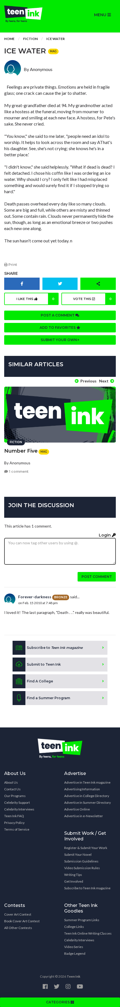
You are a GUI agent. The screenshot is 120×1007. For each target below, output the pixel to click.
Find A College (40, 681)
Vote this (92, 299)
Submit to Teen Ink (44, 664)
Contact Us (12, 789)
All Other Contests (18, 928)
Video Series (73, 947)
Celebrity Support (17, 802)
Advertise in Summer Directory (87, 802)
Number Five (21, 451)
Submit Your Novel (78, 854)
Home (9, 39)
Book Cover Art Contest (22, 921)
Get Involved (73, 881)
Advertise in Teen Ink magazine (87, 782)
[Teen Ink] (30, 14)
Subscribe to (55, 648)
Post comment (96, 577)
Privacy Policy (14, 823)
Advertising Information (82, 789)
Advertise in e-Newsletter (83, 816)
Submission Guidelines (81, 861)
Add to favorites (58, 327)
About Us (11, 782)
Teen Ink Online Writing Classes (88, 933)
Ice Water (55, 39)
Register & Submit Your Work (85, 848)
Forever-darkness (34, 596)
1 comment (18, 471)
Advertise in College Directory (86, 796)
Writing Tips (73, 875)
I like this (35, 299)
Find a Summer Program (48, 698)
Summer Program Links (81, 920)
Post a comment (58, 315)
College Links (74, 927)
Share (11, 273)
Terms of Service (16, 829)
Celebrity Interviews (19, 809)
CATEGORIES (58, 1002)
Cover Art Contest (17, 914)
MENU (100, 14)
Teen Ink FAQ (14, 816)
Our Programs (15, 796)
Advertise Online (77, 809)
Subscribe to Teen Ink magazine (87, 888)
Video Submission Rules (82, 868)
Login (105, 535)
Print (12, 265)
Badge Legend (74, 953)
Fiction (30, 39)
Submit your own (59, 340)
